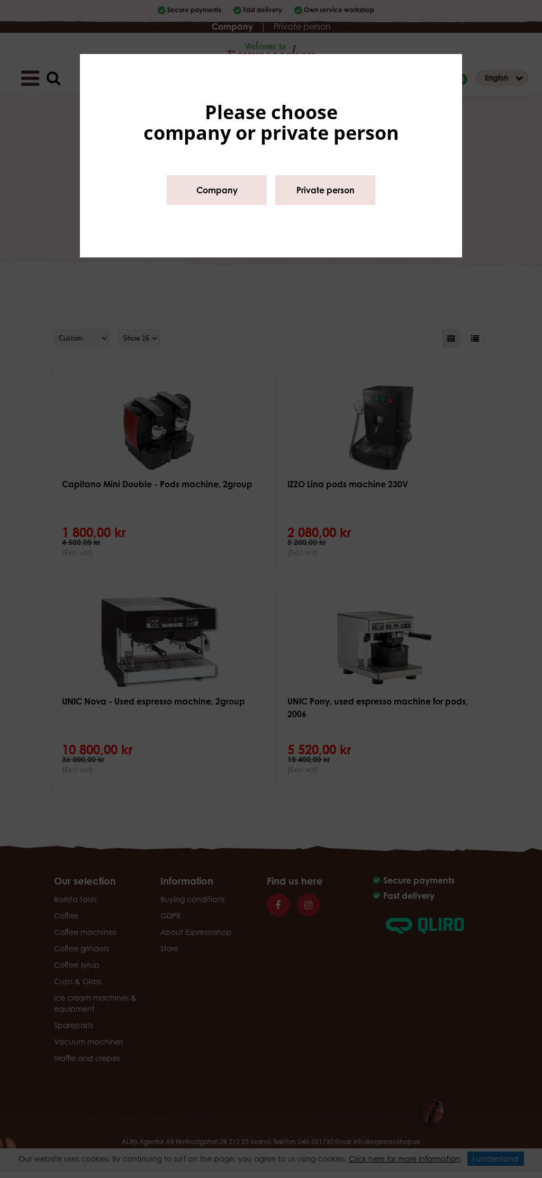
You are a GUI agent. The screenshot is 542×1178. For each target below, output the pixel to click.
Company (217, 190)
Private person (325, 190)
